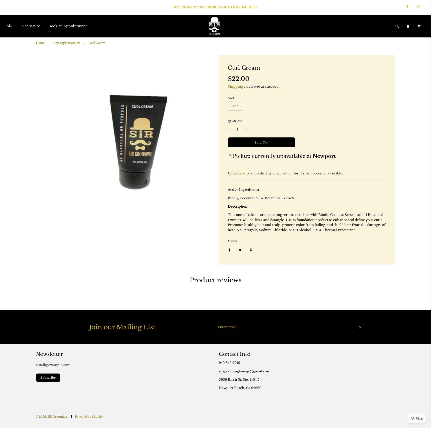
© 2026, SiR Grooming (51, 416)
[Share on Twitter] (240, 250)
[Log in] (408, 26)
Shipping (235, 87)
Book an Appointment (67, 26)
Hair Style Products (66, 43)
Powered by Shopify (89, 416)
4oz (235, 106)
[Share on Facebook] (229, 250)
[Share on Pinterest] (251, 250)
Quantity (235, 121)
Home (40, 43)
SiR (10, 26)
